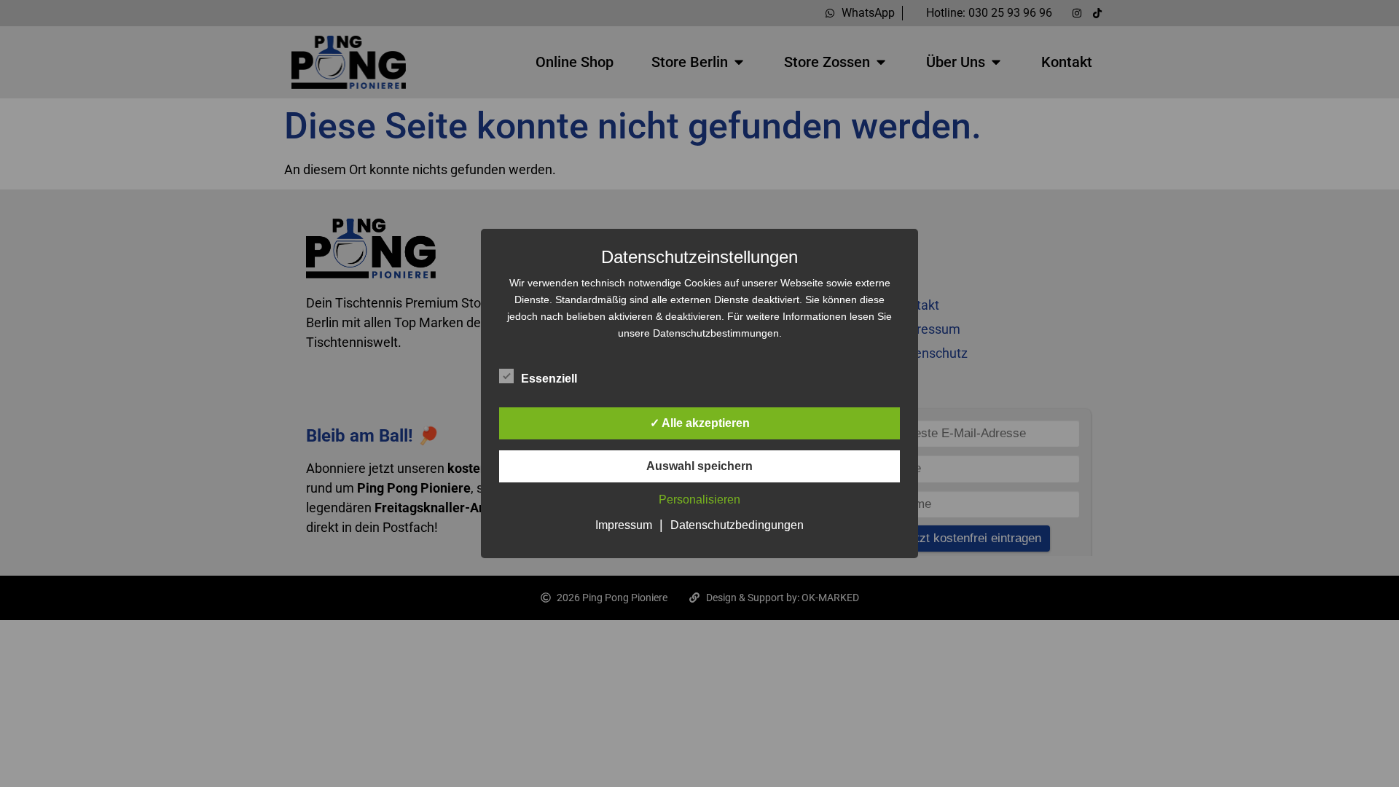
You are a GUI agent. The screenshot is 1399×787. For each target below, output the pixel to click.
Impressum (623, 525)
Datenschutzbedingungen (737, 525)
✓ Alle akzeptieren (700, 423)
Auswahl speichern (699, 466)
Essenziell (549, 378)
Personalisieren (699, 499)
